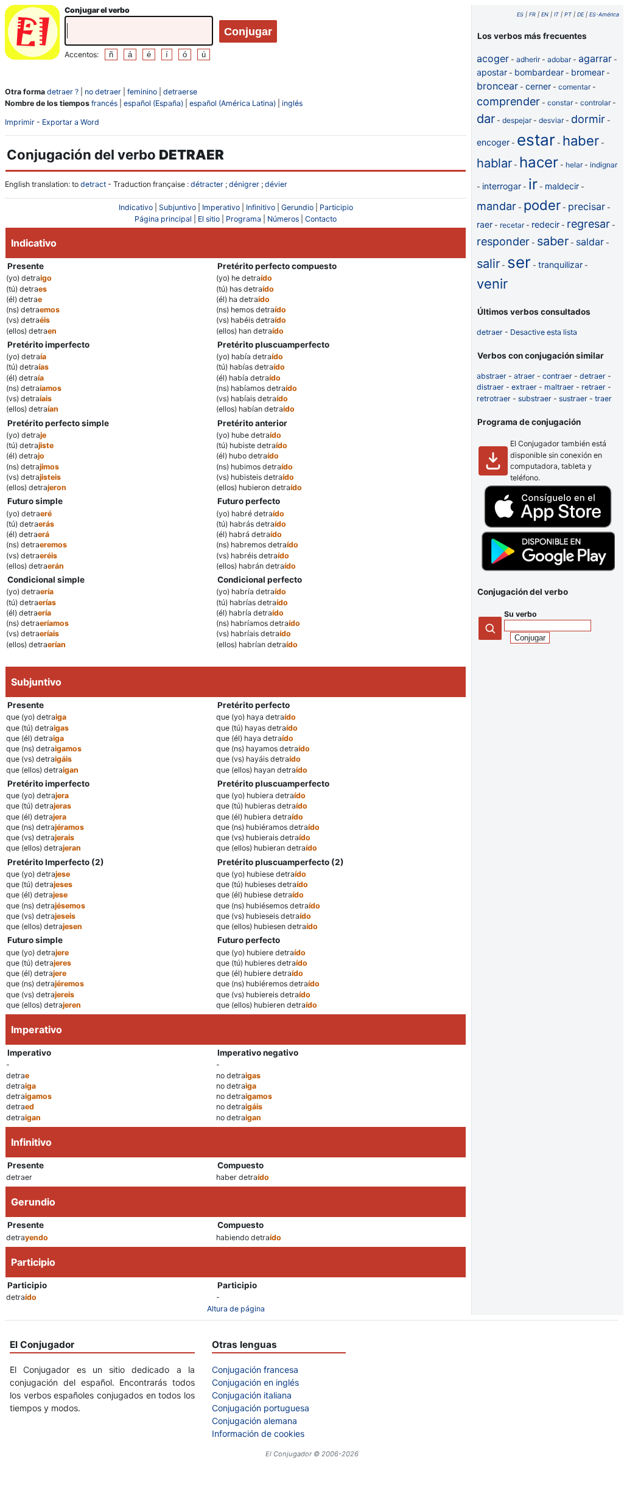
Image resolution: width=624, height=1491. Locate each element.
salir (488, 263)
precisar (586, 206)
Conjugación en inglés (255, 1382)
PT (568, 14)
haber (581, 141)
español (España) (153, 103)
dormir (588, 119)
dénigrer (244, 184)
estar (536, 139)
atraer (524, 376)
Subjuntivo (177, 207)
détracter (207, 184)
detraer (490, 332)
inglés (292, 103)
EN (545, 14)
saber (553, 241)
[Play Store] (548, 568)
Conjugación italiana (252, 1395)
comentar (574, 86)
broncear (497, 86)
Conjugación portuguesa (260, 1408)
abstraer (492, 376)
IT (556, 14)
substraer (535, 398)
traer (603, 398)
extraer (524, 386)
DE (580, 14)
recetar (512, 225)
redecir (545, 224)
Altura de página (236, 1308)
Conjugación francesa (255, 1369)
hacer (538, 162)
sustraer (573, 398)
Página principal (163, 218)
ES (520, 14)
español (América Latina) (232, 103)
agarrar (595, 58)
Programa (243, 218)
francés (104, 103)
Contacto (321, 218)
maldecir (562, 186)
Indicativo (136, 207)
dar (486, 118)
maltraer (559, 386)
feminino (142, 91)
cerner (538, 86)
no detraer (103, 91)
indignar (603, 164)
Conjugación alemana (254, 1421)
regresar (588, 223)
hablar (494, 163)
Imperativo (221, 207)
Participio (336, 207)
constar (560, 102)
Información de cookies (258, 1433)
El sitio (209, 218)
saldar (590, 242)
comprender (508, 101)
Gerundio (297, 207)
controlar (595, 102)
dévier (276, 184)
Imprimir (20, 122)
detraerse (180, 91)
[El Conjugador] (32, 34)
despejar (516, 120)
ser (519, 262)
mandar (496, 206)
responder (503, 241)
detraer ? (63, 91)
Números (283, 218)
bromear (588, 72)
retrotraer (494, 398)
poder (542, 205)
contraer (557, 376)
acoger (493, 58)
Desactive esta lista (543, 332)
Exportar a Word (70, 122)
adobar (559, 59)
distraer (490, 386)
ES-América (604, 14)
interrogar (501, 186)
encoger (493, 142)
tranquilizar (560, 264)
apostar (492, 72)
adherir (528, 59)
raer (485, 224)
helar (574, 164)
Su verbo (520, 614)
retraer (593, 386)
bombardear (539, 72)
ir (533, 184)
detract (93, 184)
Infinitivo (260, 207)
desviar (551, 120)
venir (492, 284)
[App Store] (548, 525)
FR (532, 14)
